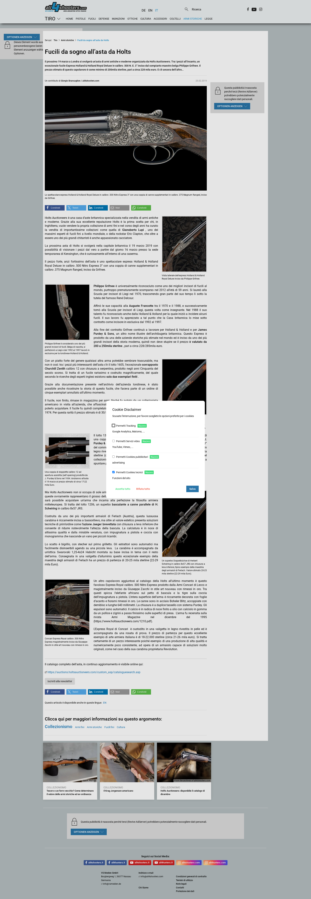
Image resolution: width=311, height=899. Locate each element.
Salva (192, 488)
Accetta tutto (122, 488)
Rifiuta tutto (143, 488)
